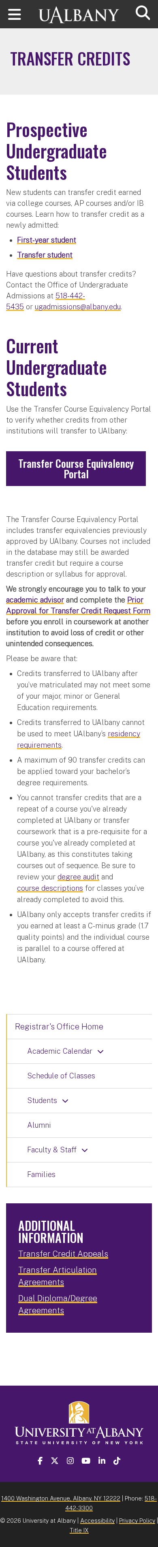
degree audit (78, 877)
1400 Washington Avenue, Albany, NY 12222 (60, 1498)
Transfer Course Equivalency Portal (76, 468)
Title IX (79, 1530)
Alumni (39, 1125)
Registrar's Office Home (59, 1026)
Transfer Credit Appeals (63, 1254)
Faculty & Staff (52, 1149)
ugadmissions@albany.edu (78, 306)
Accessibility (97, 1520)
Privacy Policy (137, 1520)
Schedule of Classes (61, 1075)
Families (41, 1174)
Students (42, 1100)
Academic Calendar (59, 1051)
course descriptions (50, 888)
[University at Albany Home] (79, 11)
